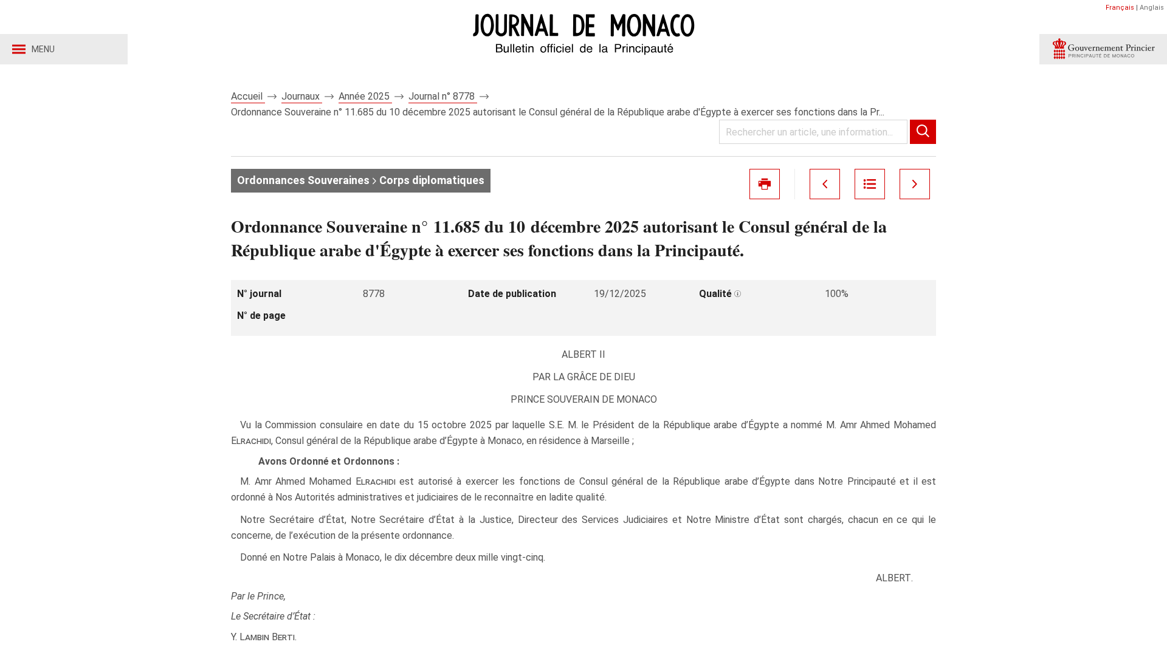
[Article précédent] (825, 184)
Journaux (301, 96)
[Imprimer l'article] (764, 184)
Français (1120, 8)
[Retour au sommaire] (870, 184)
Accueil (248, 96)
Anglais (1152, 8)
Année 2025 (365, 96)
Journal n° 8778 (442, 96)
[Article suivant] (915, 184)
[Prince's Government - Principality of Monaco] (1103, 49)
